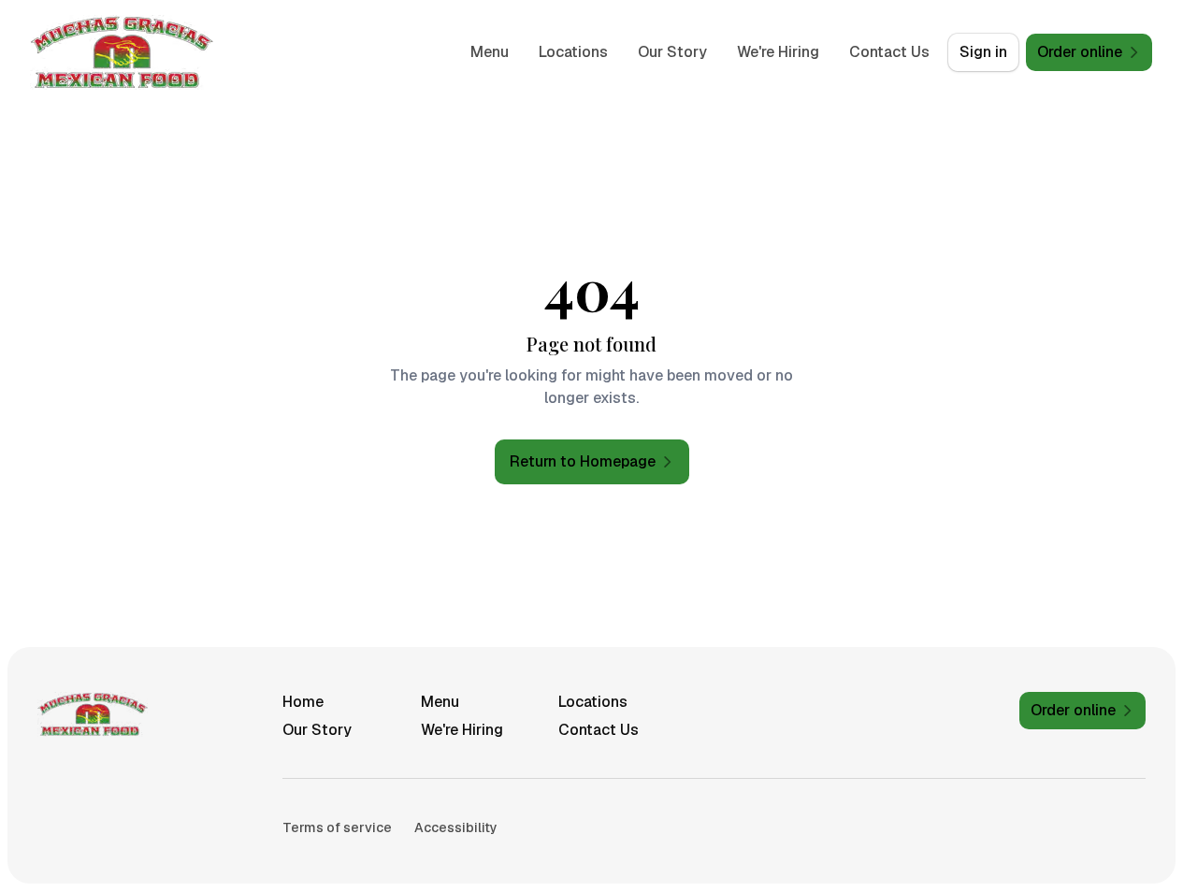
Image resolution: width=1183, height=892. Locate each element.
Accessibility (456, 827)
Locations (573, 52)
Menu (489, 52)
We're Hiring (778, 52)
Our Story (672, 52)
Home (303, 702)
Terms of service (337, 827)
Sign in (983, 52)
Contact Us (889, 52)
